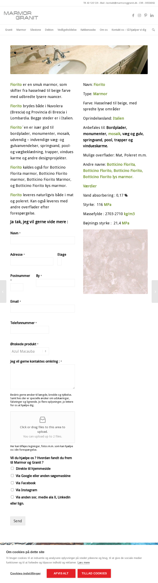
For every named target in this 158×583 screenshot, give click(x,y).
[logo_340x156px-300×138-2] (22, 15)
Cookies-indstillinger (25, 573)
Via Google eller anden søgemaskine (43, 476)
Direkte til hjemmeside (33, 469)
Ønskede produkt (24, 344)
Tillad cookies (94, 573)
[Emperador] (155, 291)
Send (18, 521)
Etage (61, 255)
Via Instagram (26, 490)
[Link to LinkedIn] (152, 15)
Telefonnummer (23, 323)
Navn (15, 233)
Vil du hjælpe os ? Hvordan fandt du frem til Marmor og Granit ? (41, 460)
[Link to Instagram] (139, 15)
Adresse (17, 255)
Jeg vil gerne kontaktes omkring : (36, 361)
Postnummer (20, 278)
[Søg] (152, 30)
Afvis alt (61, 573)
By (39, 276)
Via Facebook (26, 483)
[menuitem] (8, 30)
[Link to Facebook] (133, 15)
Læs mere (84, 562)
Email (15, 301)
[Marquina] (3, 291)
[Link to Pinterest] (146, 15)
